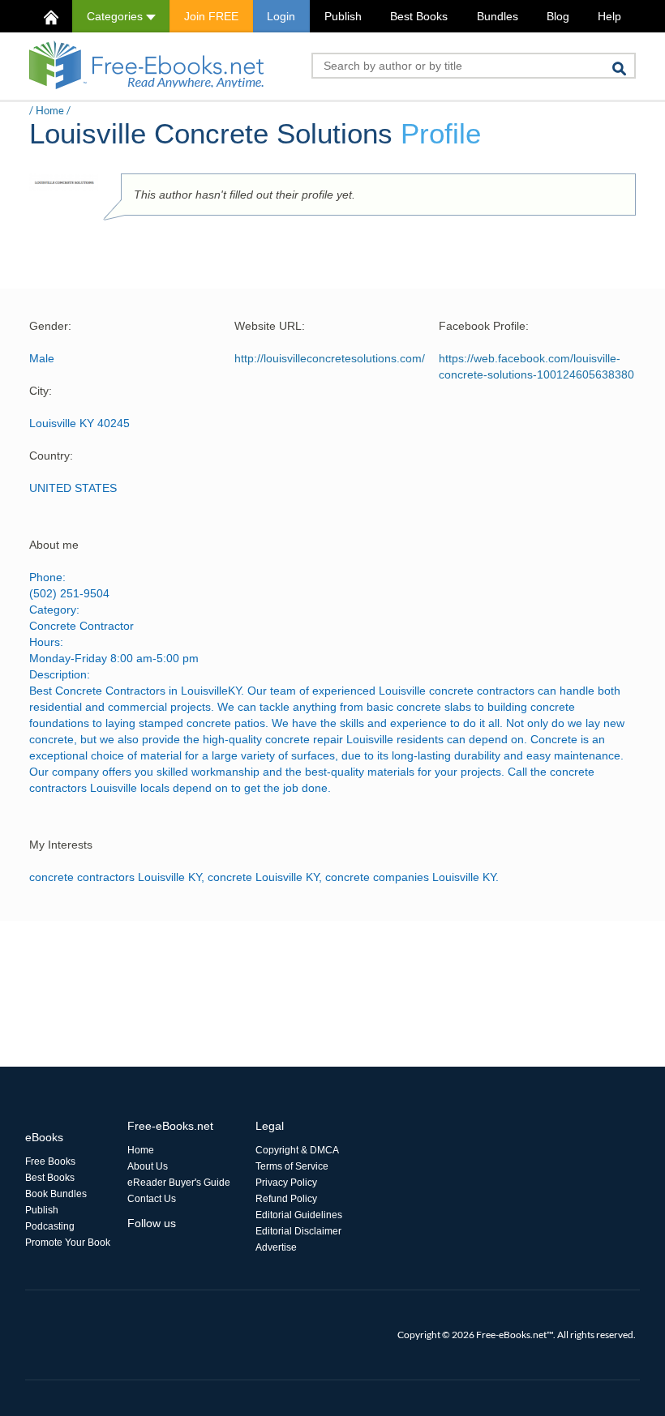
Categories (116, 16)
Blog (558, 16)
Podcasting (50, 1226)
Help (609, 16)
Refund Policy (286, 1198)
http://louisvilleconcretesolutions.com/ (329, 358)
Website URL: (269, 325)
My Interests (60, 844)
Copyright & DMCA (297, 1150)
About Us (147, 1166)
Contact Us (151, 1198)
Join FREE (211, 16)
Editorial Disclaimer (298, 1231)
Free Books (50, 1161)
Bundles (497, 16)
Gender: (50, 325)
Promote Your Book (67, 1242)
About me (54, 544)
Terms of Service (291, 1166)
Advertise (276, 1247)
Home (50, 110)
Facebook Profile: (484, 325)
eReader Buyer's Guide (178, 1182)
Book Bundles (56, 1194)
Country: (51, 455)
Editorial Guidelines (298, 1215)
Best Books (419, 16)
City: (40, 390)
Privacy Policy (286, 1182)
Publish (343, 16)
